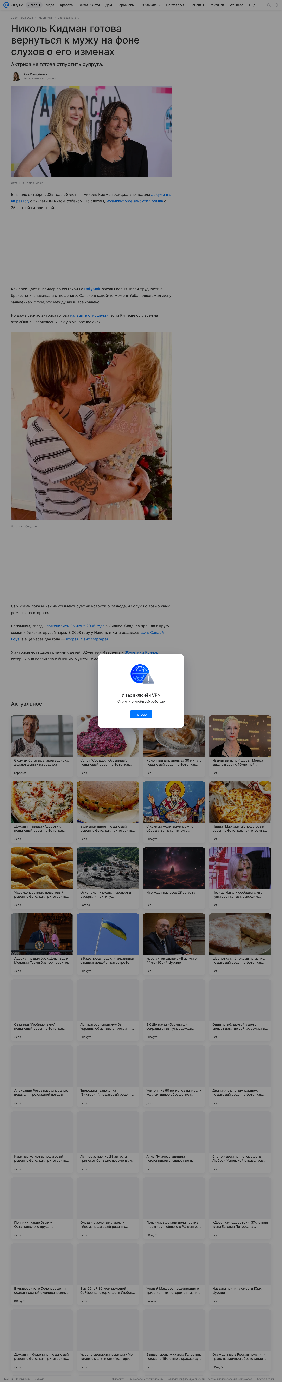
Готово (141, 714)
